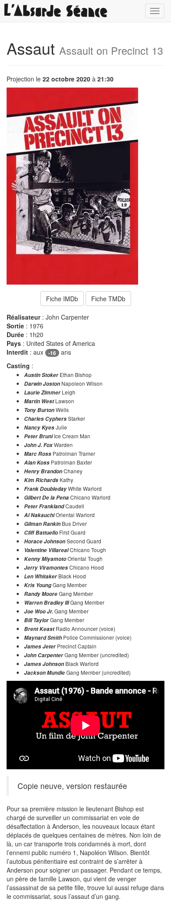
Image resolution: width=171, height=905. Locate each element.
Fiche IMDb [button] (62, 298)
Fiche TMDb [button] (108, 298)
